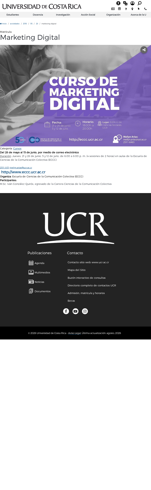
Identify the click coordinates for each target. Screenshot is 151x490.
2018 (25, 24)
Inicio (4, 24)
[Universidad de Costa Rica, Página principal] (41, 6)
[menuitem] (113, 8)
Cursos (17, 148)
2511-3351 (4, 167)
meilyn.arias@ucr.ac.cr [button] (21, 167)
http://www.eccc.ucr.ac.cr (23, 172)
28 (37, 24)
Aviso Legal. (74, 333)
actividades (14, 24)
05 (31, 24)
